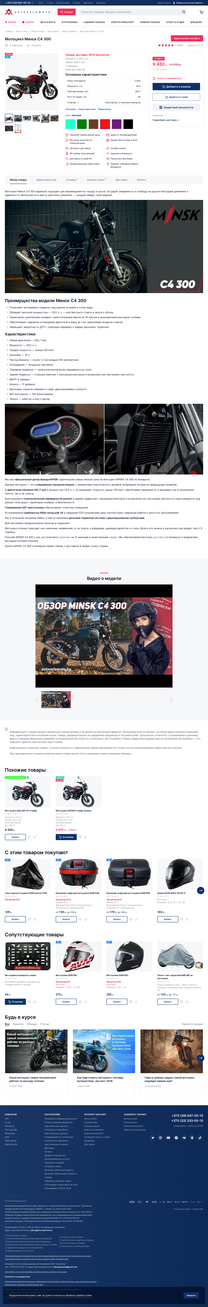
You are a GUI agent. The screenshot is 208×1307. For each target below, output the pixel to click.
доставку (158, 537)
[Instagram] (176, 1138)
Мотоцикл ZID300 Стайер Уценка (73, 810)
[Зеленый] (82, 124)
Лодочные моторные (135, 1129)
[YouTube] (168, 1138)
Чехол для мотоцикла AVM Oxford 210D (26, 893)
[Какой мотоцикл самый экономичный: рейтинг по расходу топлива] (36, 1063)
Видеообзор (104, 109)
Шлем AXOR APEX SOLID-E (171, 893)
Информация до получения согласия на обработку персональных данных (58, 1141)
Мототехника (130, 1118)
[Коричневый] (93, 124)
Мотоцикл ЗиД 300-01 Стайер (21, 810)
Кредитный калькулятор (179, 107)
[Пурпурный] (117, 124)
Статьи (44, 1024)
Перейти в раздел (192, 1024)
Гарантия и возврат (54, 1162)
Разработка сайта (182, 1209)
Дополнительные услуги (57, 1159)
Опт (7, 1118)
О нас (8, 1122)
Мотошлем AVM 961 (66, 975)
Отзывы (71, 179)
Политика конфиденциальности (60, 1118)
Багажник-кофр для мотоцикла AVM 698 (128, 893)
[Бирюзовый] (70, 124)
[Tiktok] (200, 1138)
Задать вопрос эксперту (187, 38)
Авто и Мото (90, 1118)
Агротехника (70, 22)
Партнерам (11, 1140)
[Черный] (128, 124)
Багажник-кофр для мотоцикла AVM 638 (77, 893)
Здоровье (89, 1140)
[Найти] (184, 12)
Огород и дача (91, 1126)
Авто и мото (48, 22)
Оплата (141, 179)
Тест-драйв (11, 1129)
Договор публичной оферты (58, 1170)
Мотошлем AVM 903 (117, 975)
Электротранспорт (122, 22)
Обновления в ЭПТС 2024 (57, 1188)
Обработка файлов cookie (57, 1181)
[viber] (160, 1138)
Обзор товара (18, 179)
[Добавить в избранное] (30, 837)
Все (7, 1024)
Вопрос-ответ (95, 179)
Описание (70, 109)
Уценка (29, 22)
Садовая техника (94, 22)
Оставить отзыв (52, 1166)
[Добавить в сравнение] (35, 837)
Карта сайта (11, 1144)
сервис (113, 537)
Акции (12, 22)
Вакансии (10, 1133)
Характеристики (87, 109)
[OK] (192, 1138)
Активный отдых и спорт (97, 1137)
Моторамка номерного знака (20, 975)
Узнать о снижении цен (169, 78)
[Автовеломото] (27, 12)
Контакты (10, 1126)
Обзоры (32, 1024)
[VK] (184, 1138)
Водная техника (150, 22)
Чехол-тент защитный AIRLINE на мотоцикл (175, 977)
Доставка (121, 179)
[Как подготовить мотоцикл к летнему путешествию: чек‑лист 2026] (104, 1063)
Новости (18, 1024)
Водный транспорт (94, 1129)
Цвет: (73, 115)
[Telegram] (153, 1138)
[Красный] (105, 124)
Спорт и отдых (175, 22)
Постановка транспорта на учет (61, 1184)
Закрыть (191, 1295)
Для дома (196, 22)
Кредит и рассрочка (55, 1155)
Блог (7, 1137)
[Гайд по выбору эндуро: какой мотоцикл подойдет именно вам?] (171, 1063)
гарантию (64, 537)
